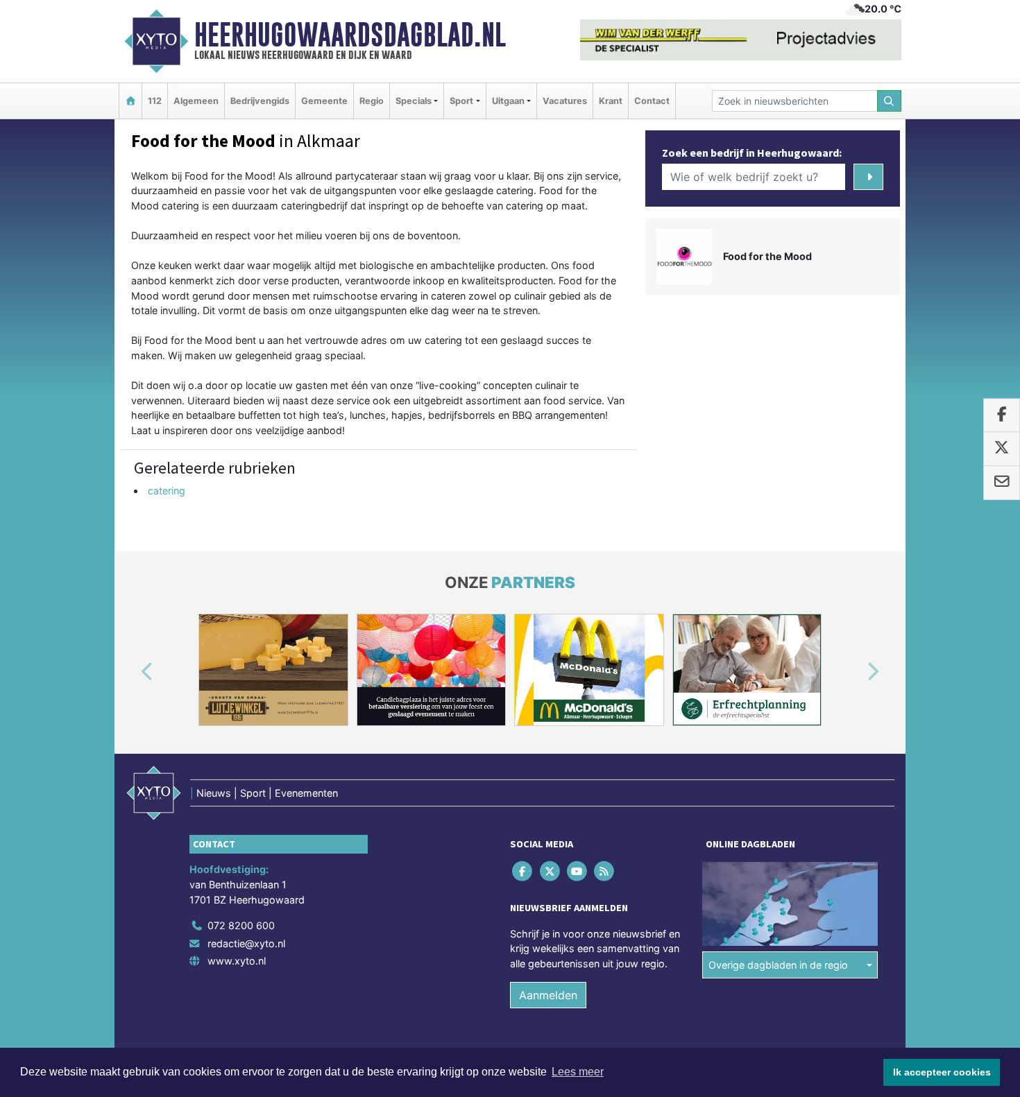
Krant (610, 101)
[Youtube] (577, 871)
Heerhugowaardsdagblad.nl (350, 34)
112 (155, 101)
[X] (550, 871)
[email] (1001, 482)
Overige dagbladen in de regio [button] (778, 965)
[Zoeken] (889, 101)
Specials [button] (414, 101)
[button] (131, 672)
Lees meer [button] (578, 1072)
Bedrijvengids (259, 101)
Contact (652, 101)
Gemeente (324, 101)
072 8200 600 (241, 925)
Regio (371, 101)
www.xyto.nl (236, 961)
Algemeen (196, 101)
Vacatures (565, 101)
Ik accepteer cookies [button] (942, 1072)
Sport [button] (461, 101)
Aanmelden (548, 995)
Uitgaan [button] (508, 101)
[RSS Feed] (605, 871)
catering (166, 490)
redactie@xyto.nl (246, 943)
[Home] (130, 101)
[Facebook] (523, 871)
